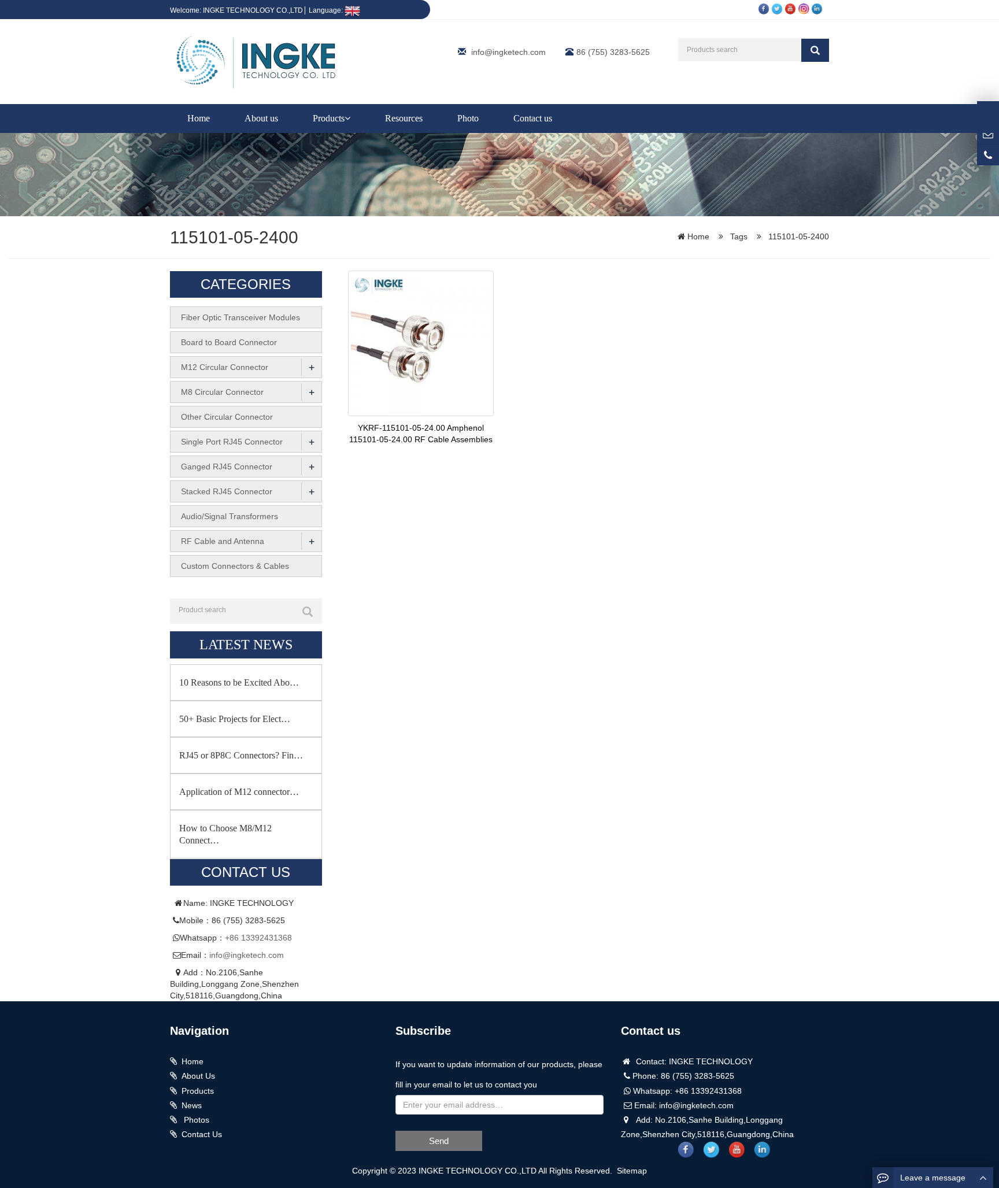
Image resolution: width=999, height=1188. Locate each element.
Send (439, 1141)
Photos (195, 1119)
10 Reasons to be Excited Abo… (239, 682)
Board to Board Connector (229, 342)
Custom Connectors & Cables (235, 566)
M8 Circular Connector (222, 392)
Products (329, 118)
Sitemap (632, 1170)
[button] (347, 118)
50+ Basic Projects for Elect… (234, 719)
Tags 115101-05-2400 (779, 236)
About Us (198, 1075)
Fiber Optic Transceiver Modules (240, 317)
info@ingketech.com (508, 52)
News (192, 1105)
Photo (468, 118)
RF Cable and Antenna (222, 541)
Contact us (532, 118)
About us (261, 118)
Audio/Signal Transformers (229, 516)
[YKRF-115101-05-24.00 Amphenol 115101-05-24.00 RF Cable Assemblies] (421, 342)
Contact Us (202, 1134)
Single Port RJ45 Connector (232, 441)
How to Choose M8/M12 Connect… (225, 834)
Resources (404, 118)
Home (198, 118)
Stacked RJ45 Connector (226, 491)
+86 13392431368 (258, 937)
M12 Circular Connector (224, 367)
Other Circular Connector (227, 416)
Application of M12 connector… (239, 792)
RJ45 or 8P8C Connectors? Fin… (241, 755)
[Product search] (307, 611)
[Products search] (815, 50)
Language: (327, 10)
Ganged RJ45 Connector (226, 466)
